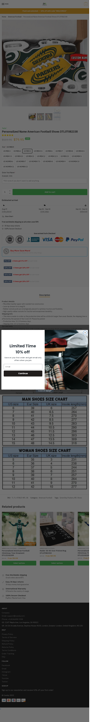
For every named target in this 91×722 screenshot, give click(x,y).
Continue (23, 373)
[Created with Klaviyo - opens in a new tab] (45, 390)
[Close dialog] (85, 333)
